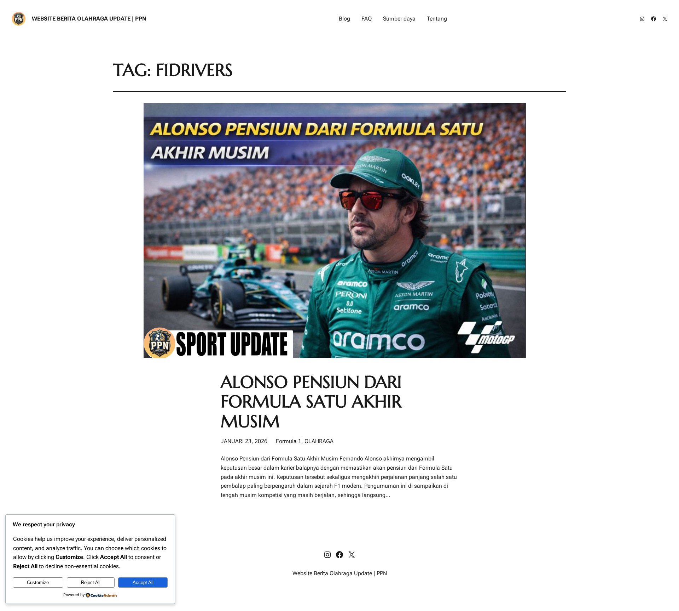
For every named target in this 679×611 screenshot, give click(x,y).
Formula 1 (288, 441)
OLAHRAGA (318, 441)
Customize (38, 582)
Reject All (90, 582)
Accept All (143, 582)
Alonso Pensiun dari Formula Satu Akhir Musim (311, 401)
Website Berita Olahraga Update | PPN (89, 18)
